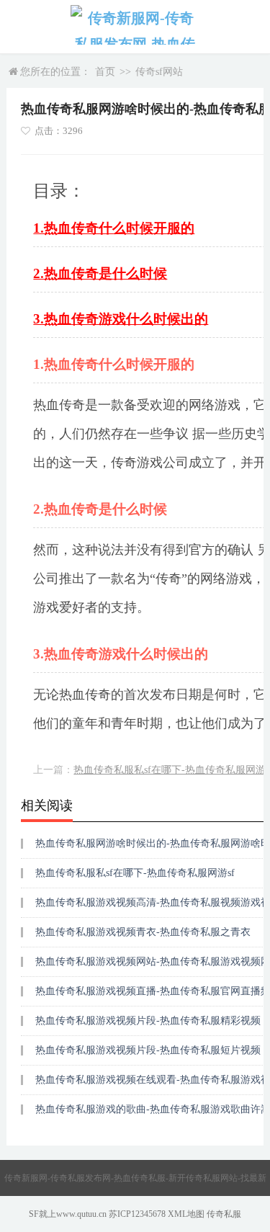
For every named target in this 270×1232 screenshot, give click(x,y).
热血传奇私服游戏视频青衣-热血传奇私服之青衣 (143, 932)
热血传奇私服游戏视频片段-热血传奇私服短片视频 (148, 1050)
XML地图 (186, 1214)
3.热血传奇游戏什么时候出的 (120, 318)
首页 (105, 71)
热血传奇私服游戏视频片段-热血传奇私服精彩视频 (148, 1020)
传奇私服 (224, 1214)
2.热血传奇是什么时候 (100, 273)
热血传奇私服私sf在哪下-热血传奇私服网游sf (135, 872)
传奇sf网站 (159, 71)
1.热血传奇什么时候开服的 (113, 228)
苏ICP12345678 (137, 1214)
